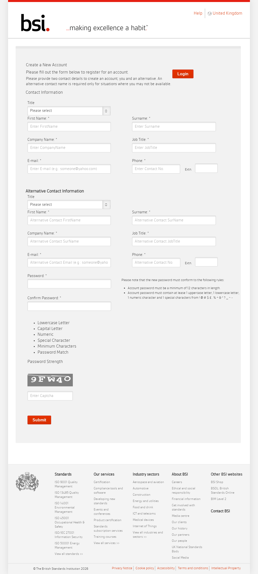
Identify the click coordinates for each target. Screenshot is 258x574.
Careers (177, 482)
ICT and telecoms (144, 513)
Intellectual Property (226, 568)
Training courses (105, 536)
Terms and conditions (193, 568)
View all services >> (106, 543)
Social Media (180, 557)
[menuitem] (70, 484)
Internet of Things (145, 526)
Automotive (140, 488)
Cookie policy (145, 568)
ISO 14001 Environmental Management (65, 507)
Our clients (179, 522)
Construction (141, 494)
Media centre (180, 516)
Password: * (37, 276)
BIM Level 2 (218, 499)
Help (198, 13)
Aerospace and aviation (148, 482)
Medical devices (143, 520)
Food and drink (143, 507)
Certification (102, 482)
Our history (179, 528)
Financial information (186, 499)
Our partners (180, 534)
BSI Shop (217, 482)
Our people (179, 541)
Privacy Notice (122, 568)
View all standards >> (69, 554)
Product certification (107, 520)
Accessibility (166, 568)
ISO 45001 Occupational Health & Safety (69, 522)
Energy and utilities (146, 501)
